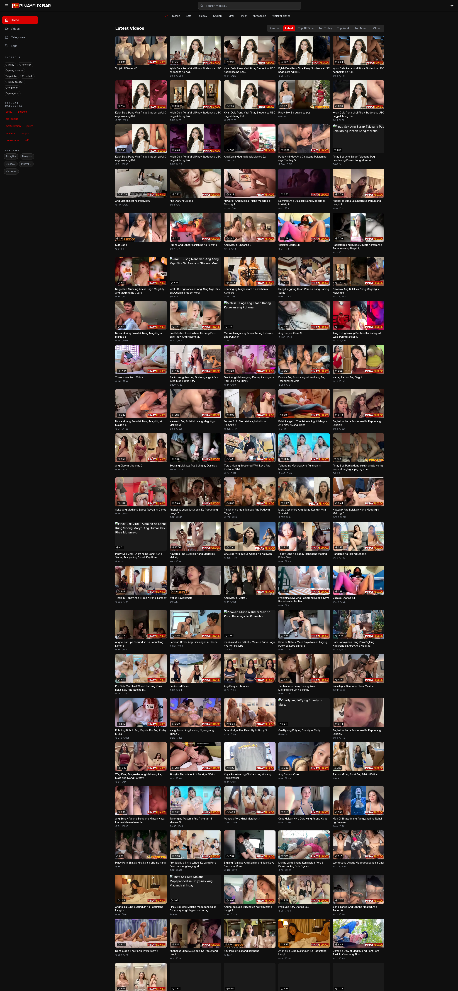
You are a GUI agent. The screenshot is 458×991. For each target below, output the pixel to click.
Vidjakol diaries (281, 15)
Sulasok (10, 163)
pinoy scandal (15, 82)
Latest (289, 28)
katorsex (26, 64)
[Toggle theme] (452, 6)
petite (29, 125)
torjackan (13, 87)
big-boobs (12, 118)
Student (217, 15)
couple (25, 133)
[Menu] (6, 5)
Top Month (361, 28)
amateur (10, 133)
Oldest (377, 28)
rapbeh (29, 76)
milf (27, 140)
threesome (260, 15)
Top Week (343, 28)
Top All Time (306, 28)
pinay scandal (15, 70)
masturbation (13, 125)
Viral (231, 15)
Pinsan (243, 15)
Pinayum (27, 156)
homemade (12, 140)
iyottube (12, 76)
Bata (188, 15)
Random (275, 28)
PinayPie (11, 156)
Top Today (325, 28)
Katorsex (11, 171)
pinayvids (13, 93)
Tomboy (202, 15)
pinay (11, 64)
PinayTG (26, 163)
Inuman (176, 15)
